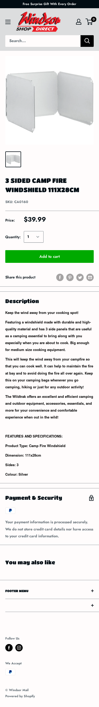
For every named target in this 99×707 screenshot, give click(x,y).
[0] (89, 22)
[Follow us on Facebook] (9, 647)
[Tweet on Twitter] (80, 277)
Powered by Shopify (20, 696)
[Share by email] (90, 277)
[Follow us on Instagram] (19, 647)
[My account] (78, 22)
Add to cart (49, 256)
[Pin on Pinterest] (70, 277)
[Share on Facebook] (60, 277)
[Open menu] (8, 22)
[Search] (87, 41)
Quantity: (13, 237)
